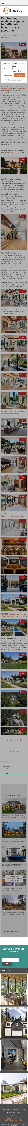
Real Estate (15, 35)
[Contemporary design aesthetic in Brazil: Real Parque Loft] (14, 1055)
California (19, 95)
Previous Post (14, 746)
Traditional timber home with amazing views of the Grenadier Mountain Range (14, 913)
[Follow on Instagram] (21, 1119)
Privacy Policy (19, 1110)
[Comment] (20, 740)
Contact (22, 1109)
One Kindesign (6, 34)
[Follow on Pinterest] (16, 1119)
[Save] (22, 44)
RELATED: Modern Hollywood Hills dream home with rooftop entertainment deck (13, 413)
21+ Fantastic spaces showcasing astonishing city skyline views (12, 889)
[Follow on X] (11, 1119)
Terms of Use (11, 1112)
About (5, 1109)
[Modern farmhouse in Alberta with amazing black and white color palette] (14, 1022)
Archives (16, 1109)
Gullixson (10, 152)
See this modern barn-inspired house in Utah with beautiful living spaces (13, 865)
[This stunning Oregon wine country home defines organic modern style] (14, 989)
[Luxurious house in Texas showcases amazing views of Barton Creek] (14, 1088)
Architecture (9, 35)
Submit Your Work (9, 1110)
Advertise (10, 1109)
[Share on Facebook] (16, 740)
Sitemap (18, 1112)
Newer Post (14, 751)
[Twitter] (7, 740)
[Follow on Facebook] (7, 1119)
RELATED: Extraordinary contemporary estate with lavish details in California (12, 311)
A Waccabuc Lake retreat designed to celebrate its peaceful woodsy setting (13, 840)
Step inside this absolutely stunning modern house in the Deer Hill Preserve (13, 816)
